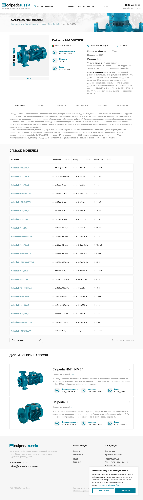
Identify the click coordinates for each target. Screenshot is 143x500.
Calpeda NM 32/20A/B (20, 305)
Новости (81, 6)
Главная (71, 6)
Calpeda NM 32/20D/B (20, 176)
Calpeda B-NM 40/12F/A (21, 202)
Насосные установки (114, 465)
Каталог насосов (45, 6)
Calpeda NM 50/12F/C (20, 219)
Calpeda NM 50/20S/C (20, 210)
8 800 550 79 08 (132, 5)
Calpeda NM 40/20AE (19, 271)
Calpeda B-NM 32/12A (20, 168)
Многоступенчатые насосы (116, 462)
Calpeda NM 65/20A (19, 228)
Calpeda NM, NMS (52, 24)
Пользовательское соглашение (84, 488)
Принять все (125, 491)
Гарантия (104, 6)
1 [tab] (27, 78)
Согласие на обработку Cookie (110, 485)
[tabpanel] (29, 55)
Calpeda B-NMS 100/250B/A (22, 262)
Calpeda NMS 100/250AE (21, 288)
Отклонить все (103, 491)
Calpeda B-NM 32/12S (20, 296)
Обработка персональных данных (85, 491)
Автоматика (110, 451)
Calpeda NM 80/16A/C (20, 245)
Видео (75, 458)
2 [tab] (30, 78)
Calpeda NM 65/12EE (19, 279)
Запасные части (112, 458)
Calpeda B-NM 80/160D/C (21, 253)
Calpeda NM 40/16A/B (20, 185)
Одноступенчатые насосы (35, 24)
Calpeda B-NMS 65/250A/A (22, 236)
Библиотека (92, 6)
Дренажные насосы (113, 455)
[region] (114, 481)
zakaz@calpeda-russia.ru (132, 8)
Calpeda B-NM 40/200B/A (21, 322)
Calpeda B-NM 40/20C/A (21, 193)
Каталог (22, 24)
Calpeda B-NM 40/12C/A (21, 331)
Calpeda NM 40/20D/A (20, 313)
